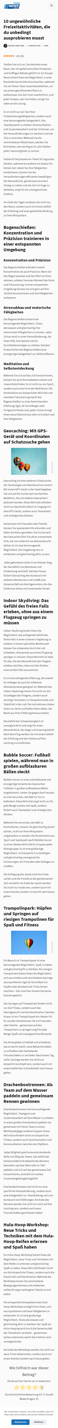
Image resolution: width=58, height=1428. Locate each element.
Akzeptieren (20, 1422)
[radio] (16, 1388)
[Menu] (51, 5)
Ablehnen (38, 1422)
